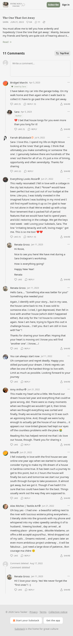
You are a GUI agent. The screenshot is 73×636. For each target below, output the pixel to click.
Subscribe (53, 4)
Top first (64, 53)
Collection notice (58, 612)
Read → (7, 42)
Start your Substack (27, 620)
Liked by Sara (20, 86)
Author (18, 115)
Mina (13, 452)
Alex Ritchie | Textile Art (24, 505)
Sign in (66, 4)
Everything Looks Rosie (23, 179)
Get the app (53, 620)
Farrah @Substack (20, 137)
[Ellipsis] (68, 82)
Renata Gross (22, 244)
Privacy (34, 612)
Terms (43, 612)
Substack (20, 628)
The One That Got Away (19, 17)
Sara (5, 22)
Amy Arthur (17, 389)
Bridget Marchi (19, 82)
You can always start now (25, 356)
